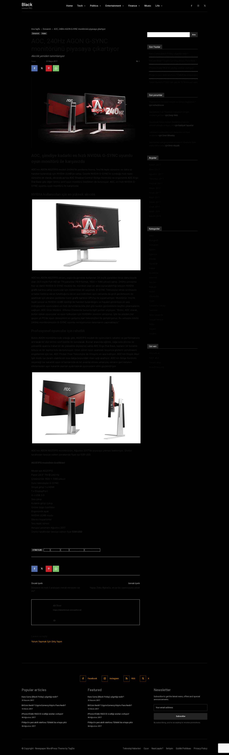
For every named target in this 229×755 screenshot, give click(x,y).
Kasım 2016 (155, 216)
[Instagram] (198, 5)
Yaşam (152, 328)
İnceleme (153, 272)
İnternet (153, 277)
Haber (44, 33)
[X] (204, 5)
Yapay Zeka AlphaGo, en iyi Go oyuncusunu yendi (115, 587)
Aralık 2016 (154, 211)
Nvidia (64, 550)
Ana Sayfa (35, 29)
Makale (152, 286)
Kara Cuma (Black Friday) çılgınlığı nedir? (168, 53)
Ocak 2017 (154, 206)
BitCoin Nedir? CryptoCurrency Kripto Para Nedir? (173, 61)
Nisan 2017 (154, 192)
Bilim (151, 235)
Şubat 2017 (154, 202)
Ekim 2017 (154, 169)
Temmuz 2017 (156, 178)
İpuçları (152, 282)
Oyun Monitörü (92, 550)
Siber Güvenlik (156, 314)
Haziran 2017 (155, 183)
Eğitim (152, 249)
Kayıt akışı (154, 357)
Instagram (114, 678)
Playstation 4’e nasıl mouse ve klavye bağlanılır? (172, 101)
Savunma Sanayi (157, 305)
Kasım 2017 (155, 164)
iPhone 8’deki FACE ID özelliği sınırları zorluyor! (171, 68)
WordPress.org (156, 367)
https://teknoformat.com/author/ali (67, 610)
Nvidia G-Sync (77, 550)
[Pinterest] (49, 68)
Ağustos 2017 (156, 174)
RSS (133, 678)
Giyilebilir (153, 263)
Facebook (92, 678)
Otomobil (154, 296)
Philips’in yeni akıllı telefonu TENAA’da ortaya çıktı (173, 75)
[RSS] (127, 679)
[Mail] (55, 621)
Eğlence (153, 254)
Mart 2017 (154, 197)
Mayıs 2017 (155, 188)
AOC (47, 550)
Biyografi (153, 240)
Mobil (152, 291)
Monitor (55, 550)
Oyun (151, 300)
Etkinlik (152, 258)
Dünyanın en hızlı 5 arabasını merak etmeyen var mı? (55, 589)
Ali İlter (40, 61)
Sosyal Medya (156, 319)
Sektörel (153, 310)
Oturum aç (154, 353)
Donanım (47, 29)
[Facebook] (191, 5)
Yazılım (152, 333)
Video (152, 324)
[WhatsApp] (56, 68)
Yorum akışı (155, 362)
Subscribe (180, 716)
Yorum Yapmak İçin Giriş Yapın (46, 641)
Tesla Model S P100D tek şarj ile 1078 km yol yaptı (173, 82)
